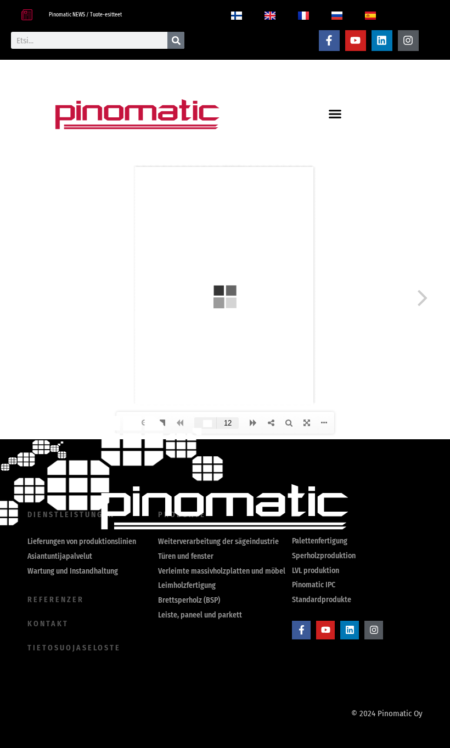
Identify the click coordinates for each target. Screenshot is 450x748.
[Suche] (175, 40)
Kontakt (48, 623)
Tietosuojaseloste (74, 648)
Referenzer (55, 599)
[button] (334, 114)
